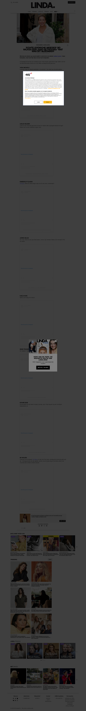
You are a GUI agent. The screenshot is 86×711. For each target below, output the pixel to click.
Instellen (38, 102)
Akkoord (47, 102)
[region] (43, 88)
